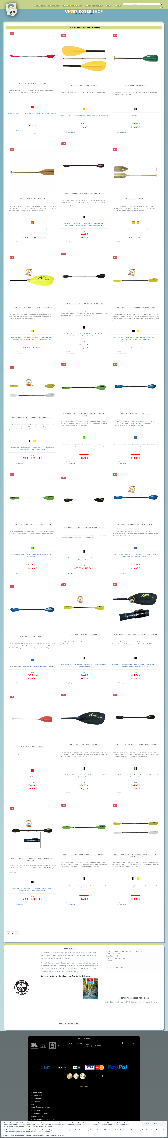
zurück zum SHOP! (84, 13)
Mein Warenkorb (35, 1101)
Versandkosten (19, 130)
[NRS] (43, 1045)
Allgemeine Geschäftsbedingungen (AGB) (42, 1119)
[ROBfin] (116, 1045)
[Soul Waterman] (134, 1045)
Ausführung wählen (32, 133)
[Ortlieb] (52, 1045)
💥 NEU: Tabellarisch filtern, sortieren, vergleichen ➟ (84, 27)
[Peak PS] (70, 1045)
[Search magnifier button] (161, 4)
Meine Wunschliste (36, 1098)
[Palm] (61, 1045)
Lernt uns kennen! (94, 6)
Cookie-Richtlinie (59, 1135)
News (108, 6)
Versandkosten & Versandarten (39, 1113)
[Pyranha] (98, 1045)
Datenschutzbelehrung (37, 1116)
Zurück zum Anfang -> (37, 1092)
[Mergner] (34, 1045)
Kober (32, 119)
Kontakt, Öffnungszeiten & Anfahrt (40, 1107)
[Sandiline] (125, 1045)
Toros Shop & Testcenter (46, 6)
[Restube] (107, 1045)
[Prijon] (89, 1045)
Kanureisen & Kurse (72, 6)
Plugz (77, 1043)
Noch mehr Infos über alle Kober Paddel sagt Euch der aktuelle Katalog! (65, 976)
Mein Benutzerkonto (36, 1095)
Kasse (32, 1104)
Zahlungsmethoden (36, 1110)
